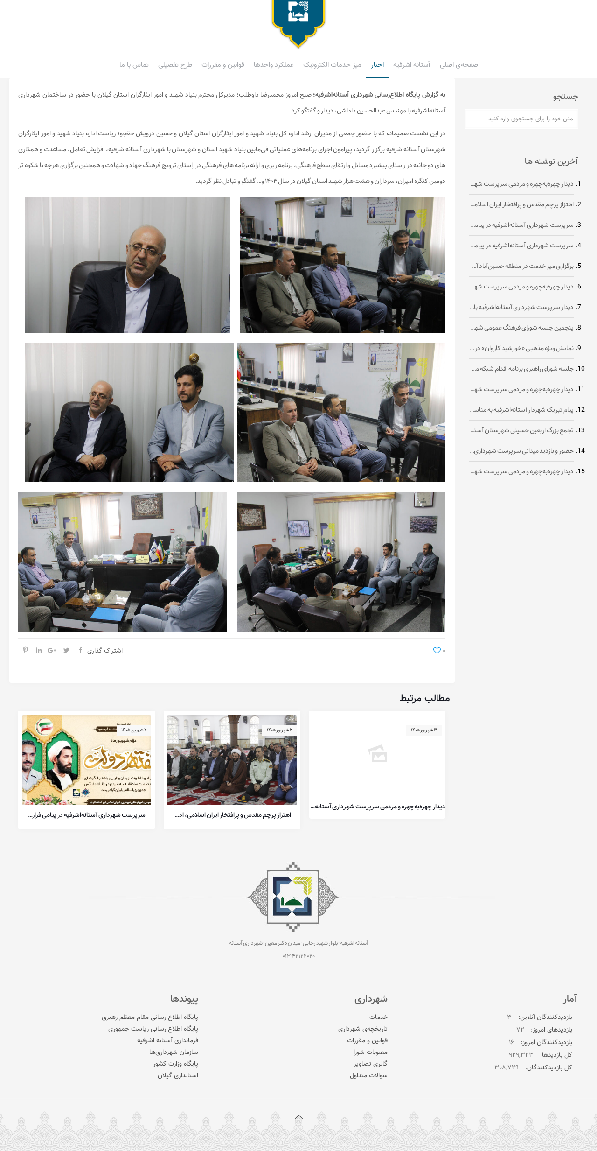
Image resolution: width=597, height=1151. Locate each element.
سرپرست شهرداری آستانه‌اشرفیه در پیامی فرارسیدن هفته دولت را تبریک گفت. (87, 815)
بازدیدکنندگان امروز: (545, 1043)
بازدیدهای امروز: (550, 1030)
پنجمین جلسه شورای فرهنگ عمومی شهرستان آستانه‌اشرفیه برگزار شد (521, 328)
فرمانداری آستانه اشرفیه (167, 1041)
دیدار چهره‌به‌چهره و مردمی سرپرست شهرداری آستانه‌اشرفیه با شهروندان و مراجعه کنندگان (377, 807)
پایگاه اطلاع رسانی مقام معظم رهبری (150, 1017)
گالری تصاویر (371, 1064)
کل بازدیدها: (555, 1055)
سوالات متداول (369, 1076)
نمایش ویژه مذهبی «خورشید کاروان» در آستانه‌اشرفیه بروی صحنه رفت (521, 349)
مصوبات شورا (371, 1052)
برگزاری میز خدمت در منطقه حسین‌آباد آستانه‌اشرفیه (521, 267)
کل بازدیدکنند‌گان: (547, 1068)
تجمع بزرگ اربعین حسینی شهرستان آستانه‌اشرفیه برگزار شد (521, 431)
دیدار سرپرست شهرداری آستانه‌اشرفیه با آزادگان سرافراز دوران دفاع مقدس (521, 308)
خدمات (378, 1017)
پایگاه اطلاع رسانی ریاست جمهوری (153, 1029)
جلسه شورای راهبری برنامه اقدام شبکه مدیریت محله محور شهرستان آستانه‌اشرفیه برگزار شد (521, 369)
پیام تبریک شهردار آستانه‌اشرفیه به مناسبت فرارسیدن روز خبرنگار (521, 410)
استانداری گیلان (178, 1076)
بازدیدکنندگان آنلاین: (544, 1017)
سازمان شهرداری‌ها (173, 1052)
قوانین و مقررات (367, 1041)
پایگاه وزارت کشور (175, 1064)
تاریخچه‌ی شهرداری (363, 1029)
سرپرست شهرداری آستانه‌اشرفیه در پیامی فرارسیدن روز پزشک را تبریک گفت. (521, 246)
